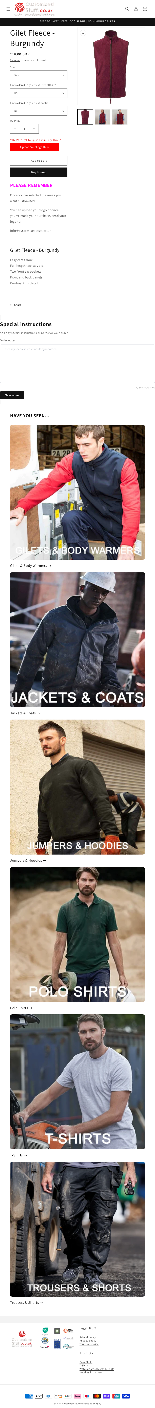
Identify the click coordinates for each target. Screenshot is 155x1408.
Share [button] (18, 305)
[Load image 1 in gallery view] (85, 117)
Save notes (12, 395)
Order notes (8, 340)
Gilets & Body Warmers (28, 565)
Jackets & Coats (23, 713)
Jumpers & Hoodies (26, 860)
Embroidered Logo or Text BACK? (29, 103)
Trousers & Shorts (24, 1302)
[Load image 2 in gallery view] (102, 117)
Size (12, 67)
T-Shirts (16, 1155)
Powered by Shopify (90, 1403)
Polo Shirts (19, 1007)
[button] (8, 8)
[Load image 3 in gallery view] (120, 117)
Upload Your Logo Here (34, 147)
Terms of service (89, 1344)
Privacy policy (88, 1340)
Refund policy (88, 1337)
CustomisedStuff (71, 1403)
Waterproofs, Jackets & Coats (97, 1369)
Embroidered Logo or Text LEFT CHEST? (33, 85)
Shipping (15, 59)
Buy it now (38, 172)
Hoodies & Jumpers (91, 1372)
